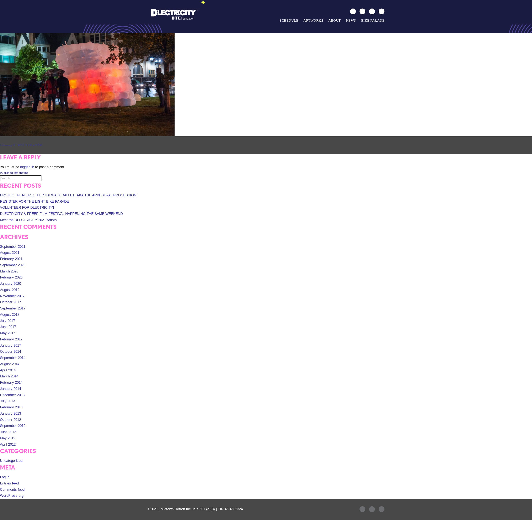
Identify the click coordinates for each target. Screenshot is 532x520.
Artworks (313, 20)
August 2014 (9, 364)
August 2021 (9, 253)
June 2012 (8, 432)
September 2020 (12, 265)
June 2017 (8, 327)
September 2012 (12, 426)
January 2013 (10, 413)
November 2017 (12, 296)
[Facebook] (362, 11)
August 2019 (9, 290)
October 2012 (10, 420)
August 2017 (9, 315)
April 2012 (8, 444)
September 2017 (12, 308)
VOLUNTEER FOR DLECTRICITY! (27, 207)
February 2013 (11, 407)
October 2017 (10, 302)
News (351, 20)
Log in (4, 477)
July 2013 (7, 401)
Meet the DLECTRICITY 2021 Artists (28, 220)
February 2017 (11, 339)
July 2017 (7, 321)
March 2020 (9, 271)
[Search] (353, 11)
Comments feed (12, 490)
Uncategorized (11, 461)
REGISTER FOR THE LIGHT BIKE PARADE (34, 201)
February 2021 (11, 259)
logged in (27, 167)
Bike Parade (373, 20)
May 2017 (7, 333)
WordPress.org (11, 496)
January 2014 (10, 389)
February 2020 (11, 277)
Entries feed (9, 483)
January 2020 (10, 284)
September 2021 (12, 247)
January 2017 (10, 345)
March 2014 (9, 376)
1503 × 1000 (33, 145)
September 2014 (12, 358)
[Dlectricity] (174, 14)
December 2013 (12, 395)
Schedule (289, 20)
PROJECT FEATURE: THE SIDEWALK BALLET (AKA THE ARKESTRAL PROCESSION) (69, 195)
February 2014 (11, 382)
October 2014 (10, 352)
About (334, 20)
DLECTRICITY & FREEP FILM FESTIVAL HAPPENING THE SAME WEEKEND (61, 214)
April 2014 (8, 370)
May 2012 (7, 438)
